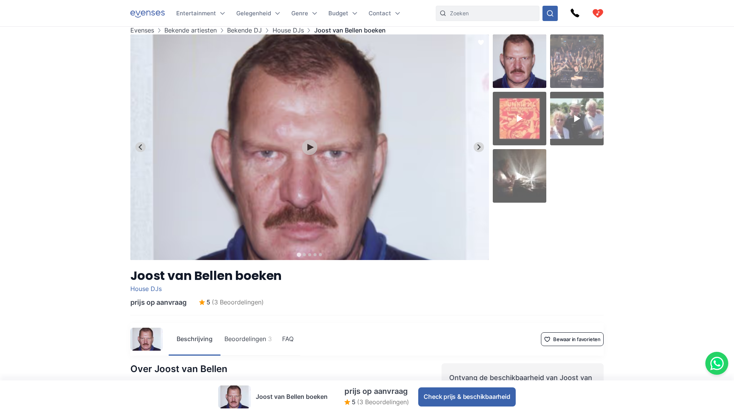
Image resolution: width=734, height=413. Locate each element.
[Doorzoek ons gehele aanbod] (550, 13)
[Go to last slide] (140, 147)
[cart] (598, 13)
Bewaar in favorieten (577, 339)
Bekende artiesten (190, 30)
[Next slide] (479, 147)
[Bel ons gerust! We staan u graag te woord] (575, 13)
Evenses (142, 30)
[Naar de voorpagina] (147, 13)
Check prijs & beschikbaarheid (467, 396)
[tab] (299, 254)
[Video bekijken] (309, 147)
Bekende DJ (244, 30)
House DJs (288, 30)
